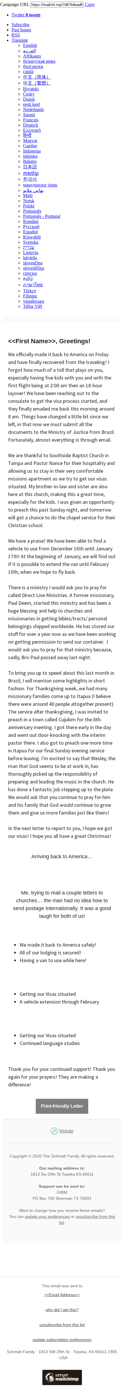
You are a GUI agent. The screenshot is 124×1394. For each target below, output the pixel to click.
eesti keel (31, 104)
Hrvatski (31, 88)
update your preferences (47, 1216)
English (30, 45)
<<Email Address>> (62, 1294)
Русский (31, 226)
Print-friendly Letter (62, 1106)
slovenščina (33, 268)
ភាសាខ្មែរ (31, 173)
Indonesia (32, 150)
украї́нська (33, 301)
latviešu (30, 257)
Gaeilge (30, 145)
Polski (28, 205)
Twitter (26, 14)
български (33, 66)
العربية (29, 50)
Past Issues (21, 29)
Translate (20, 40)
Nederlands (33, 109)
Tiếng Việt (32, 306)
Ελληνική (32, 130)
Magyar (30, 140)
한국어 (30, 179)
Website (66, 1130)
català (28, 71)
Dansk (29, 99)
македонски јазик (40, 184)
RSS (16, 35)
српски (30, 273)
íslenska (30, 156)
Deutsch (30, 125)
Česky (29, 93)
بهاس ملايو (33, 190)
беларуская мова (39, 61)
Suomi (29, 114)
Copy (90, 4)
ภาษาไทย (33, 284)
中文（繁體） (37, 83)
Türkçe (29, 290)
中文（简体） (37, 77)
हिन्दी (27, 135)
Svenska (30, 242)
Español (30, 231)
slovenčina (32, 262)
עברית (28, 247)
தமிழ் (28, 278)
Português (32, 211)
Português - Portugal (41, 216)
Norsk (28, 200)
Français (30, 119)
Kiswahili (32, 236)
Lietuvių (30, 252)
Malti (28, 195)
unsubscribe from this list (62, 1324)
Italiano (30, 161)
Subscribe (20, 24)
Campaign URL (14, 4)
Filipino (30, 295)
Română (30, 221)
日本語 (30, 166)
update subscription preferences (62, 1339)
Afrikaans (32, 56)
